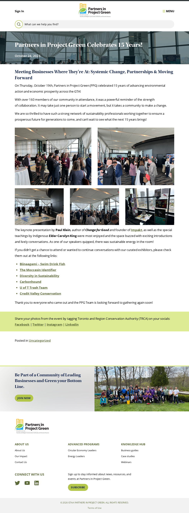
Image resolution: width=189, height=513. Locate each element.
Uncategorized (40, 340)
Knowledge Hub (133, 444)
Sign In (19, 11)
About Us (22, 444)
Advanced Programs (83, 444)
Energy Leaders (76, 456)
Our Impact (21, 456)
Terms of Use (95, 508)
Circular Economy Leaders (82, 450)
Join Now (24, 398)
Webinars (126, 462)
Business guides (129, 450)
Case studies (128, 456)
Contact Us (21, 462)
